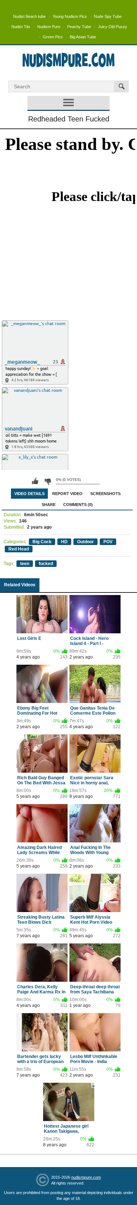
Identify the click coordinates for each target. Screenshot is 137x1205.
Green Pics (53, 37)
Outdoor (85, 541)
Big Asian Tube (83, 37)
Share (49, 504)
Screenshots (105, 493)
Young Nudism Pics (70, 16)
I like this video (35, 481)
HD (64, 541)
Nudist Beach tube (29, 16)
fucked (46, 563)
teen (24, 563)
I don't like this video (47, 481)
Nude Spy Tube (108, 16)
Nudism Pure (48, 26)
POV (108, 541)
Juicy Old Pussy (112, 26)
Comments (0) (78, 504)
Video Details (29, 493)
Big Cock (42, 541)
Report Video (67, 493)
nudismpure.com (86, 1177)
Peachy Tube (79, 26)
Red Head (18, 549)
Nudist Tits (20, 26)
